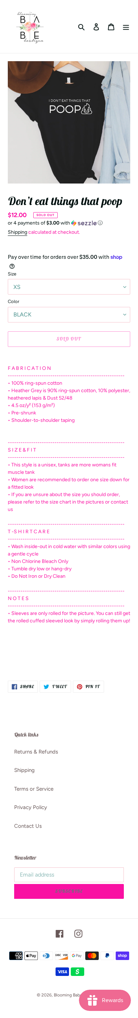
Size (12, 274)
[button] (55, 223)
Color (13, 301)
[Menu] (126, 26)
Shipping (17, 232)
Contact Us (28, 826)
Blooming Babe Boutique (77, 995)
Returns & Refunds (36, 752)
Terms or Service (33, 789)
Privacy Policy (30, 807)
